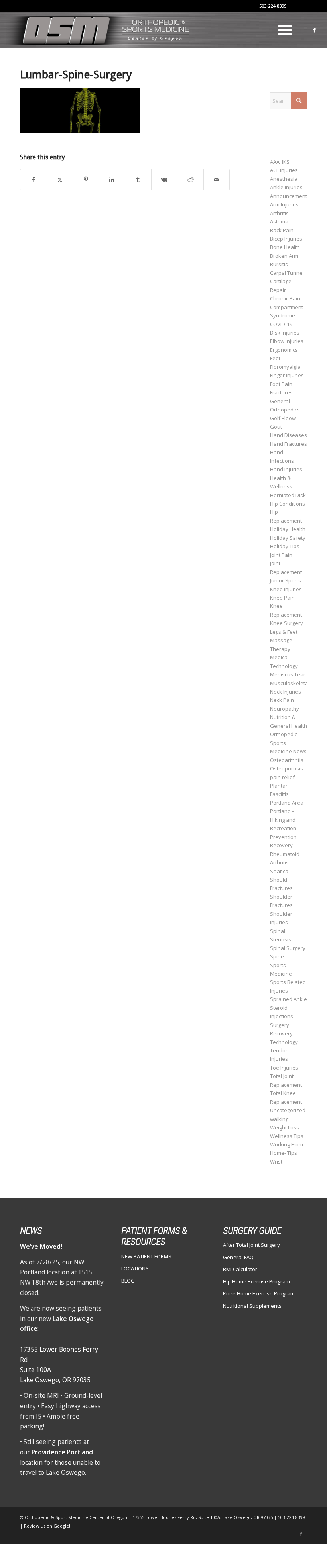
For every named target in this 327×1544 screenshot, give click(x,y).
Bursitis (279, 264)
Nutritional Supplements (252, 1305)
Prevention (283, 837)
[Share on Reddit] (190, 179)
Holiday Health (287, 529)
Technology (284, 1042)
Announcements (290, 196)
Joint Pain (281, 554)
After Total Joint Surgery (251, 1244)
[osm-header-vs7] (98, 30)
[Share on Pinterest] (86, 179)
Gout (276, 426)
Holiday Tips (284, 546)
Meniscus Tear (287, 674)
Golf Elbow (283, 418)
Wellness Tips (286, 1136)
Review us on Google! (47, 1526)
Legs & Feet (283, 631)
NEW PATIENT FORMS (146, 1256)
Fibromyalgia (285, 366)
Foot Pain (281, 384)
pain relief (282, 777)
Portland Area (286, 802)
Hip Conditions (287, 503)
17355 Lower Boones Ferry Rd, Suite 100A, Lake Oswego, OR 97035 (203, 1517)
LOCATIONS (135, 1268)
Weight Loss (284, 1127)
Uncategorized (287, 1110)
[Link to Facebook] (315, 30)
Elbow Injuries (286, 341)
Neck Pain (282, 699)
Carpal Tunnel (287, 272)
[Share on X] (60, 179)
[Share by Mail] (217, 179)
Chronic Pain (285, 298)
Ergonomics (284, 349)
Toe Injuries (284, 1067)
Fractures (281, 392)
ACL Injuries (284, 170)
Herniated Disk (288, 495)
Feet (275, 358)
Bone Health (285, 247)
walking (279, 1119)
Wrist (276, 1161)
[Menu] (281, 30)
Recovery (281, 845)
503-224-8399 (272, 6)
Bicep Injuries (286, 238)
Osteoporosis (286, 768)
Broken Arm (284, 255)
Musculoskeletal (289, 683)
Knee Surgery (286, 623)
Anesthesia (283, 178)
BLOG (128, 1280)
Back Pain (282, 230)
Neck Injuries (285, 691)
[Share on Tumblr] (138, 179)
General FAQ (238, 1257)
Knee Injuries (286, 589)
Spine (277, 956)
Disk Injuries (284, 332)
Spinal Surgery (287, 948)
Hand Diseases (288, 435)
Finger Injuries (287, 375)
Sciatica (279, 871)
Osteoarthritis (286, 760)
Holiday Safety (287, 537)
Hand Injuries (286, 469)
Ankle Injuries (286, 187)
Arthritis (279, 213)
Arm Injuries (284, 204)
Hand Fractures (288, 443)
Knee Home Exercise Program (259, 1293)
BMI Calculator (240, 1269)
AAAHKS (280, 161)
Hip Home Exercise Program (256, 1281)
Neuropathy (284, 708)
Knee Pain (282, 597)
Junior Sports (285, 580)
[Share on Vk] (164, 179)
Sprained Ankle (288, 999)
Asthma (279, 221)
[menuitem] (281, 30)
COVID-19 (281, 324)
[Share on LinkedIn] (112, 179)
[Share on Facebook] (33, 179)
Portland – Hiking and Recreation (283, 819)
